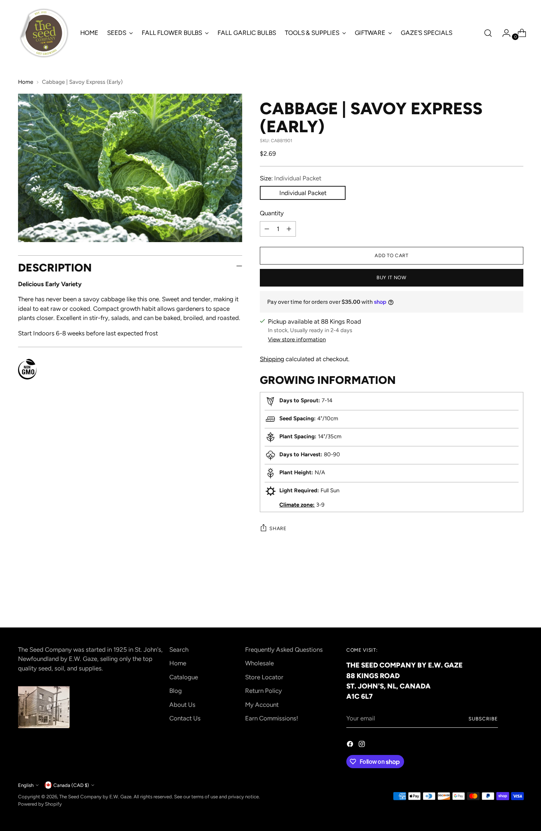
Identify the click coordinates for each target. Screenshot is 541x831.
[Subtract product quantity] (266, 229)
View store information (297, 339)
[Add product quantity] (289, 229)
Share (277, 528)
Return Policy (263, 690)
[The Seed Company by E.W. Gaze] (44, 33)
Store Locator (264, 677)
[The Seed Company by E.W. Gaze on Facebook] (350, 745)
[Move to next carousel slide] (517, 602)
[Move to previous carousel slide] (500, 602)
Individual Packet (302, 193)
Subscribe (483, 719)
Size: (290, 178)
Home (25, 82)
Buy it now (391, 277)
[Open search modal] (488, 33)
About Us (182, 704)
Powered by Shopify (40, 804)
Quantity (272, 213)
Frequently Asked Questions (284, 649)
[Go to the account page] (503, 33)
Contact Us (185, 718)
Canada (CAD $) (71, 785)
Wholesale (259, 663)
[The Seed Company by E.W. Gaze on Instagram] (362, 745)
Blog (175, 690)
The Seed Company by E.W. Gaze (95, 796)
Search (178, 649)
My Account (262, 704)
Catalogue (183, 677)
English (25, 785)
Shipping (272, 359)
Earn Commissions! (271, 718)
